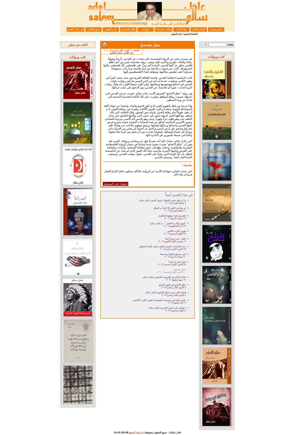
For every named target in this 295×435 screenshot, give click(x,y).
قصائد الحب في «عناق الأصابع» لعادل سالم (166, 292)
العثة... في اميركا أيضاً (175, 238)
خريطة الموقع (136, 432)
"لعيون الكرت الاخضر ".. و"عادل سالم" (167, 223)
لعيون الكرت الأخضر (176, 231)
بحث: (230, 44)
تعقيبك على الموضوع (115, 183)
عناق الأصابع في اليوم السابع (172, 285)
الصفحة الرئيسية (190, 34)
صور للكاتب (93, 29)
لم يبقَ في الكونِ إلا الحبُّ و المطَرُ (170, 208)
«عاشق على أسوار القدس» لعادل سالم (167, 308)
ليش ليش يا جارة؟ (177, 261)
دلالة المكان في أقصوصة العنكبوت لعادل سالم (164, 277)
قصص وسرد (216, 29)
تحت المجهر (111, 29)
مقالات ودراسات (163, 29)
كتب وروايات (216, 56)
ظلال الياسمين (128, 29)
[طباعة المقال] (105, 44)
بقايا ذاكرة (181, 29)
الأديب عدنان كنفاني (119, 53)
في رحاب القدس (75, 29)
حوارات (145, 29)
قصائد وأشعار (198, 29)
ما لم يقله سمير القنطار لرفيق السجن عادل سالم (162, 200)
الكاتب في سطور (78, 44)
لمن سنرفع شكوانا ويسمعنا (173, 254)
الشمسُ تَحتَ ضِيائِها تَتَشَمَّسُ (172, 215)
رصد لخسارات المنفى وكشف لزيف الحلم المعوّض (162, 246)
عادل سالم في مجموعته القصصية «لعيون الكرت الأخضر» (159, 300)
